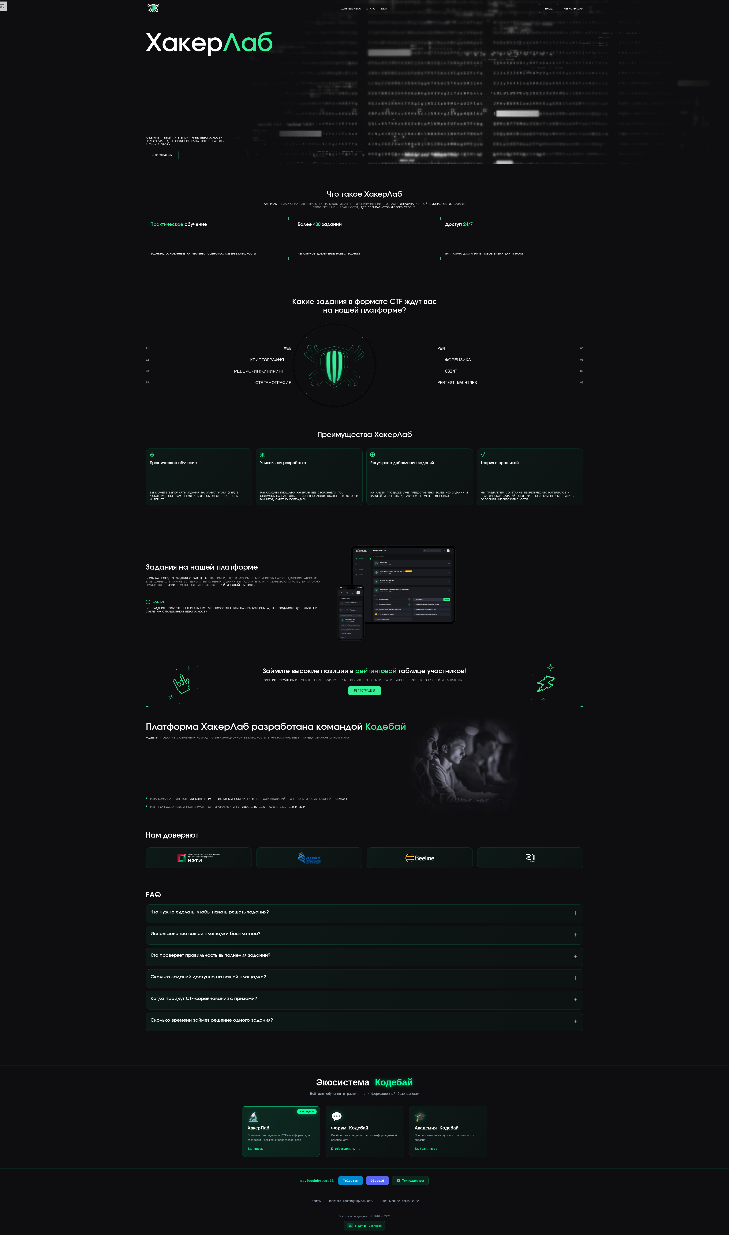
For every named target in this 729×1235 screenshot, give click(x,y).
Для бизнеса (351, 8)
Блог (383, 8)
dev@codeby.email (317, 1180)
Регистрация (573, 8)
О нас (370, 8)
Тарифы (316, 1201)
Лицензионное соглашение (399, 1201)
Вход (548, 8)
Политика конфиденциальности (350, 1201)
